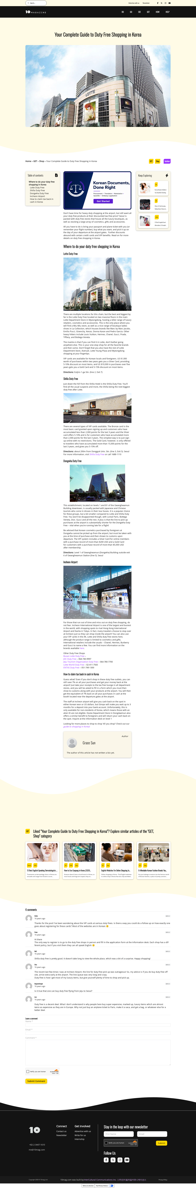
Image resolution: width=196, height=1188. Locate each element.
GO (131, 11)
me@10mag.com (37, 1149)
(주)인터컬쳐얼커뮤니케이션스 (132, 1179)
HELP (167, 11)
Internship (79, 1139)
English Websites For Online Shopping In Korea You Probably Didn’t (115, 872)
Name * (29, 1021)
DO (123, 11)
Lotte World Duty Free (73, 664)
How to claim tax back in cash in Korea (41, 200)
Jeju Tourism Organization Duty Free (80, 661)
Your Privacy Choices (102, 1185)
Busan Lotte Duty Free (73, 656)
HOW (157, 11)
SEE (139, 11)
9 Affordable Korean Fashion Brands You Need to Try (152, 872)
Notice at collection (88, 1185)
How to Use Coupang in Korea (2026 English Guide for (77, 872)
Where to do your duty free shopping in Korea (42, 183)
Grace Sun (89, 742)
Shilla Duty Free (37, 190)
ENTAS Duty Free (71, 667)
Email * (28, 1029)
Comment (31, 1037)
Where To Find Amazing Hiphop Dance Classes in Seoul (160, 207)
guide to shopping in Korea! (76, 726)
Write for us (80, 1135)
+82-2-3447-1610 (37, 1144)
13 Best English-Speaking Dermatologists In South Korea (42, 872)
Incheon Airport (37, 196)
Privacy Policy (163, 1180)
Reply (168, 916)
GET (148, 11)
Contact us (61, 1131)
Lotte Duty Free (37, 187)
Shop (157, 161)
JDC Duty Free (69, 659)
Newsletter (146, 3)
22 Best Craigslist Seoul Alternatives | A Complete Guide (160, 224)
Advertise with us (134, 3)
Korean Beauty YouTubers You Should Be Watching (161, 191)
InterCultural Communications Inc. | (101, 1179)
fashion (167, 161)
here (82, 648)
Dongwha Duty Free (39, 193)
